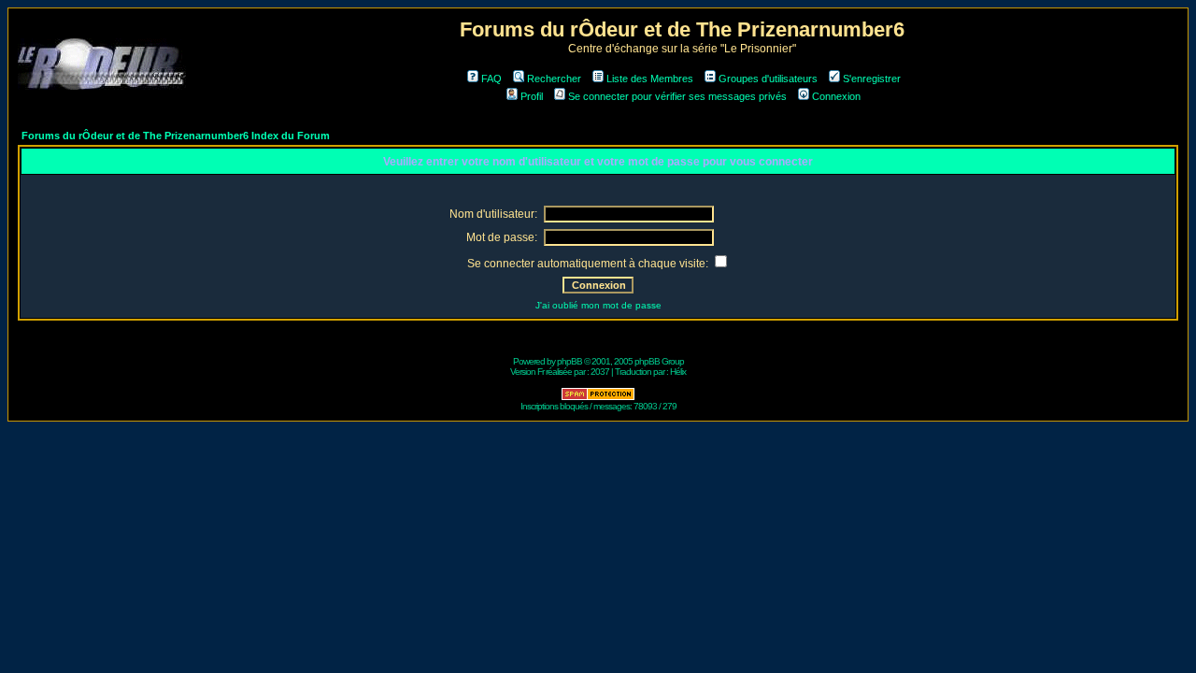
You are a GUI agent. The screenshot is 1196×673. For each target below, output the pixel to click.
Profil (531, 96)
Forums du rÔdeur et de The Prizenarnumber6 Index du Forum (175, 135)
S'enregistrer (872, 78)
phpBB (569, 361)
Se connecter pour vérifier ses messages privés (677, 96)
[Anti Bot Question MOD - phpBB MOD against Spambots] (598, 398)
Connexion (836, 96)
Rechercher (554, 78)
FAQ (491, 78)
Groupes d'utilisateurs (768, 78)
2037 (600, 371)
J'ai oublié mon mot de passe (598, 305)
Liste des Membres (649, 78)
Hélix (678, 371)
